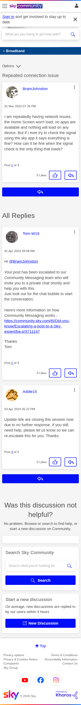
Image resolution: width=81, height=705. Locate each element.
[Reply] (71, 175)
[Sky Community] (27, 6)
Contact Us (70, 663)
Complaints (11, 663)
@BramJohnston (23, 261)
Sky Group (10, 667)
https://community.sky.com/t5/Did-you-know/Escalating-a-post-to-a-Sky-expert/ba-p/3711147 (37, 326)
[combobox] (36, 34)
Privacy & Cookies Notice (20, 659)
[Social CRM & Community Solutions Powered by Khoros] (67, 695)
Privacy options (13, 655)
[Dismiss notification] (75, 19)
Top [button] (43, 646)
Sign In (76, 7)
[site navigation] (4, 6)
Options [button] (8, 66)
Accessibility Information (61, 659)
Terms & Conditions (64, 655)
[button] (74, 87)
